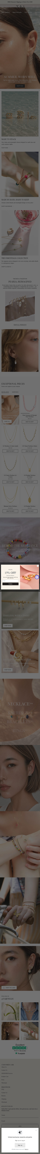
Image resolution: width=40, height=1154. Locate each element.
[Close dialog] (38, 566)
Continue (10, 583)
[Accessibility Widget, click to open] (37, 577)
